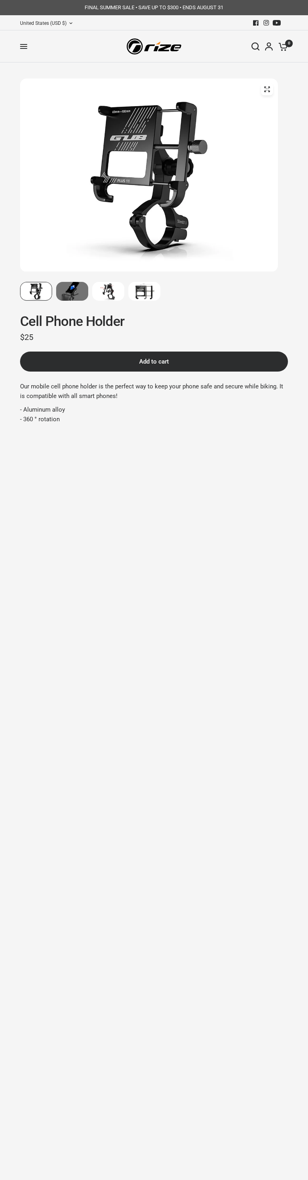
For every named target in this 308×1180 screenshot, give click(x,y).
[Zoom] (267, 89)
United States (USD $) (43, 23)
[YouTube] (277, 23)
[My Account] (269, 46)
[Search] (255, 46)
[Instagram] (266, 23)
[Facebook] (256, 23)
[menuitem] (48, 23)
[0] (282, 46)
